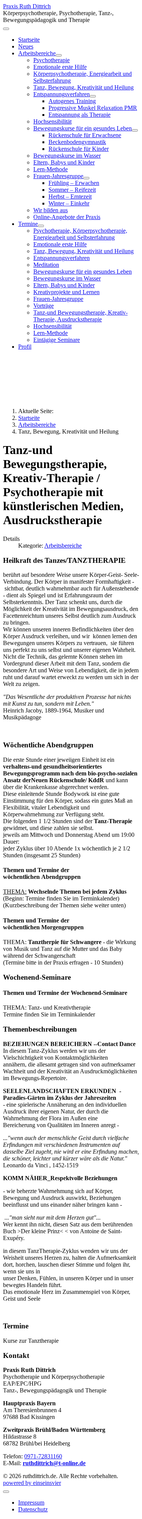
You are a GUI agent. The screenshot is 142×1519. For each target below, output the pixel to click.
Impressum (31, 1502)
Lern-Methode (50, 169)
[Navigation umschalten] (6, 29)
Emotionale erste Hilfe (60, 67)
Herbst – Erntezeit (70, 196)
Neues (25, 46)
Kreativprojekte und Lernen (66, 292)
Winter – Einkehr (68, 203)
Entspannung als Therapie (79, 114)
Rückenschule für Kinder (78, 149)
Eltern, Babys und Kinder (64, 162)
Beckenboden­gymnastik (77, 142)
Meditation (46, 265)
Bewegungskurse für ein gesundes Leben (82, 128)
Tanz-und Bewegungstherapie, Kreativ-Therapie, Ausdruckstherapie (80, 316)
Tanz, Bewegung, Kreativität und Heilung (83, 87)
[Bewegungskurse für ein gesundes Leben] (135, 130)
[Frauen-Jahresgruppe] (86, 178)
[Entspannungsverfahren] (93, 96)
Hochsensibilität (52, 121)
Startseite (29, 39)
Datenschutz (33, 1509)
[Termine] (41, 226)
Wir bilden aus (50, 210)
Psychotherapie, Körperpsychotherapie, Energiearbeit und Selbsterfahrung (80, 234)
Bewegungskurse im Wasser (67, 155)
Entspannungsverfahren (61, 94)
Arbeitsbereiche (37, 53)
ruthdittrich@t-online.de (54, 1463)
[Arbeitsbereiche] (59, 55)
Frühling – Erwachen (73, 183)
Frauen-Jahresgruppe (58, 176)
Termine (28, 224)
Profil (24, 346)
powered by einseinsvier (32, 1483)
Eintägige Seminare (56, 340)
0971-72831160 (43, 1456)
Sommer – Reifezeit (72, 189)
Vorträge (43, 305)
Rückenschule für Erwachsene (84, 135)
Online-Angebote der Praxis (66, 217)
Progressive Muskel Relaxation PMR (92, 108)
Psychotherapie (51, 60)
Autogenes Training (72, 101)
